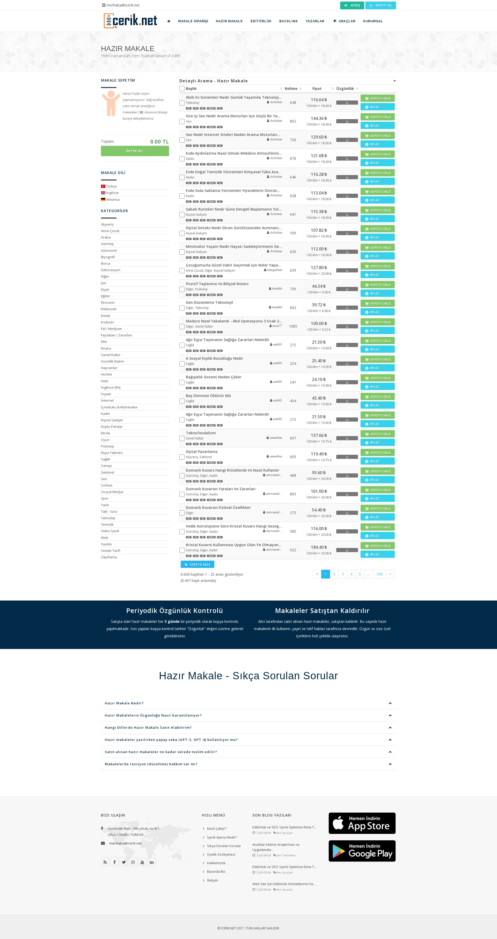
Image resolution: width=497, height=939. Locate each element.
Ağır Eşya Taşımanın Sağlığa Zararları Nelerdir (227, 339)
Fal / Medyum (111, 328)
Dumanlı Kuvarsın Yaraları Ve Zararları (220, 488)
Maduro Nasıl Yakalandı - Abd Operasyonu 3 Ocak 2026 (234, 321)
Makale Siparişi (193, 21)
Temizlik (107, 524)
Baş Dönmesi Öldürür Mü (208, 395)
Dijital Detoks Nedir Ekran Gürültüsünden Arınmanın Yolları (234, 227)
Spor (104, 498)
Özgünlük (345, 88)
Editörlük (261, 21)
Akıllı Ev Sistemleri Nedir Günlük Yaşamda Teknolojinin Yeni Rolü (234, 97)
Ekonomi (107, 302)
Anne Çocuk (110, 230)
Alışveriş (107, 224)
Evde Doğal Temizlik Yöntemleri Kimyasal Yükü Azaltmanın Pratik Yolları (234, 171)
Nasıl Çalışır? (216, 828)
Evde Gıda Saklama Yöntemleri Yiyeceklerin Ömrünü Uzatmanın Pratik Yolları (234, 190)
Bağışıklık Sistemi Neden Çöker (213, 376)
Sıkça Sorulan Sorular (224, 845)
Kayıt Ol (383, 5)
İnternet (107, 400)
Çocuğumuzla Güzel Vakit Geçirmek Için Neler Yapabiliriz (234, 265)
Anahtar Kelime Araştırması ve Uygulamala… (275, 847)
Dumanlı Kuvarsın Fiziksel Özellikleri (218, 507)
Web (104, 537)
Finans (106, 348)
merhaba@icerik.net (123, 5)
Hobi (104, 381)
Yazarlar (315, 21)
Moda (105, 433)
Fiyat (316, 88)
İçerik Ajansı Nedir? (222, 837)
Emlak (105, 315)
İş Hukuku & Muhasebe (119, 407)
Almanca (112, 199)
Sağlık (105, 459)
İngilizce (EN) (110, 387)
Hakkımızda (216, 863)
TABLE (211, 108)
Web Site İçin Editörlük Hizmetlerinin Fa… (284, 884)
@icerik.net (125, 843)
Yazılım (106, 544)
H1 (188, 108)
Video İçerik (110, 531)
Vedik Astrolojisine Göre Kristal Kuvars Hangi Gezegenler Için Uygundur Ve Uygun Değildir (234, 526)
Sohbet (106, 485)
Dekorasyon (110, 270)
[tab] (287, 80)
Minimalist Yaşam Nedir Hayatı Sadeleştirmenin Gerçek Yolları (234, 246)
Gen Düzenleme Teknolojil (209, 302)
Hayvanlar (109, 367)
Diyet (105, 289)
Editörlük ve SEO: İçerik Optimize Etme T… (284, 827)
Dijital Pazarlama (201, 451)
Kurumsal (373, 21)
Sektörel (107, 472)
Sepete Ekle (199, 564)
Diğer (105, 276)
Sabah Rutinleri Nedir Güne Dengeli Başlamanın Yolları (234, 209)
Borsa (105, 263)
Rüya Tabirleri (112, 452)
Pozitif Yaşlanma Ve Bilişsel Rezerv (217, 283)
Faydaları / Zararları (116, 335)
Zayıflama (109, 557)
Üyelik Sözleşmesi (221, 854)
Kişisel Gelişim (112, 420)
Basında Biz (216, 871)
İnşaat (106, 394)
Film (104, 341)
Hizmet (106, 374)
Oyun (105, 439)
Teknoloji (108, 518)
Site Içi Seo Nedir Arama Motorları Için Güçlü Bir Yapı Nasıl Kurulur (234, 115)
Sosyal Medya (112, 491)
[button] (272, 102)
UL (219, 108)
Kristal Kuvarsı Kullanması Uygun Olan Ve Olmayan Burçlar (234, 544)
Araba (106, 237)
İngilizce (112, 192)
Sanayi (106, 465)
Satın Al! (135, 151)
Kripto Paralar (112, 426)
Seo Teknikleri (286, 855)
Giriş (355, 5)
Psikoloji (107, 446)
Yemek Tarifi (110, 550)
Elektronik (108, 309)
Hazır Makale (229, 21)
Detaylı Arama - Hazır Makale (213, 81)
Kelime (291, 88)
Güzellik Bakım (112, 361)
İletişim (212, 880)
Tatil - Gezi (109, 511)
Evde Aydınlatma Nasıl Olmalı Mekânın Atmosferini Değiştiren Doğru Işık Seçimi (234, 153)
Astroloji (107, 243)
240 (380, 574)
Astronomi (109, 250)
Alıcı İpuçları (284, 833)
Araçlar (347, 21)
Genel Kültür (111, 354)
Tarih (105, 505)
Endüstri (107, 322)
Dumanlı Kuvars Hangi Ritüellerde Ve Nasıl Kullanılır (232, 470)
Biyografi (108, 257)
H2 (195, 108)
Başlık (191, 88)
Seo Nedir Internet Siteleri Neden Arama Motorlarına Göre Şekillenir (234, 134)
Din (103, 283)
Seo (104, 478)
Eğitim (105, 296)
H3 (202, 108)
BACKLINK (288, 21)
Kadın (105, 413)
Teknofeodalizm (201, 432)
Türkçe (111, 186)
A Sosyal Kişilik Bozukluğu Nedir (214, 358)
